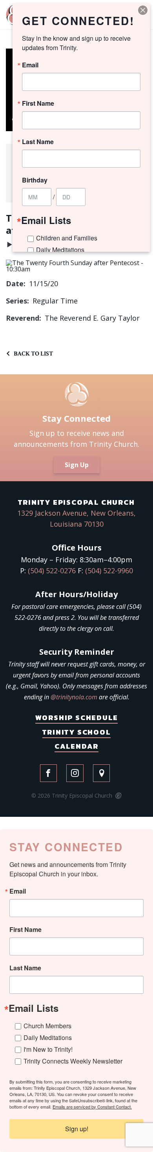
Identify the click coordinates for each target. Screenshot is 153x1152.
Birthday (34, 180)
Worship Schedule (76, 717)
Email (17, 891)
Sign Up (77, 464)
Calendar (76, 746)
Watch (9, 246)
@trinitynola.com (74, 697)
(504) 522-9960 (109, 570)
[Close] (143, 10)
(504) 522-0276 (52, 570)
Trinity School (76, 732)
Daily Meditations (48, 1037)
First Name (25, 929)
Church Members (47, 1025)
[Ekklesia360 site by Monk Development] (118, 796)
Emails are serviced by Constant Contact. (92, 1106)
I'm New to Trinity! (48, 1049)
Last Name (25, 968)
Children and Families (66, 237)
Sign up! (76, 1128)
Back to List (33, 354)
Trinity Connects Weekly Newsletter (73, 1060)
